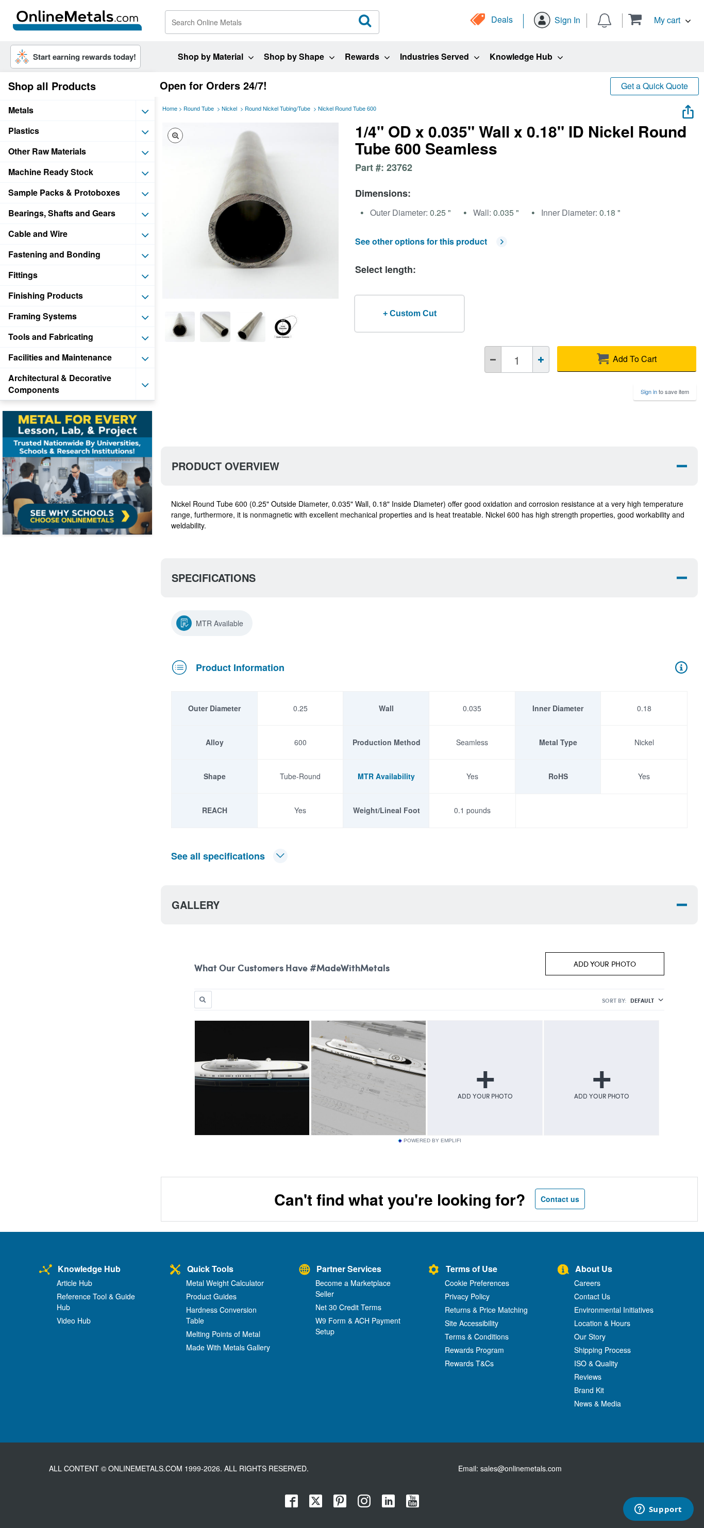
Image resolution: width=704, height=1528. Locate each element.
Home (169, 108)
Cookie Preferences (477, 1283)
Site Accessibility (471, 1323)
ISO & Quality (596, 1363)
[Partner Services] (304, 1270)
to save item (665, 391)
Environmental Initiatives (613, 1309)
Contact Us (592, 1296)
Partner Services (348, 1269)
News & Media (597, 1403)
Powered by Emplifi (432, 1140)
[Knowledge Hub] (45, 1270)
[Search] (365, 21)
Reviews (587, 1376)
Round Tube (198, 108)
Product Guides (211, 1296)
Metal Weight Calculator (225, 1283)
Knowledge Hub (89, 1269)
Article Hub (74, 1283)
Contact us (560, 1199)
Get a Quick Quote (654, 86)
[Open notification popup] (604, 19)
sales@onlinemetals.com (521, 1468)
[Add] (540, 359)
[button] (659, 19)
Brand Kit (589, 1390)
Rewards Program (474, 1350)
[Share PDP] (688, 109)
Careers (587, 1283)
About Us (593, 1269)
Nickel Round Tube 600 (347, 108)
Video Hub (74, 1320)
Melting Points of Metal (223, 1334)
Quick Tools (210, 1269)
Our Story (590, 1336)
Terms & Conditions (477, 1336)
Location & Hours (602, 1323)
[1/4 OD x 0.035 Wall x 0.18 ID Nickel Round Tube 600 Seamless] (180, 326)
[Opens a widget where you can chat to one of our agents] (658, 1510)
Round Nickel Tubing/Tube (277, 108)
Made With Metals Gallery (228, 1347)
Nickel (229, 108)
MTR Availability (386, 776)
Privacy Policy (467, 1296)
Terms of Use (471, 1269)
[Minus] (492, 359)
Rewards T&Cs (469, 1363)
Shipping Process (602, 1350)
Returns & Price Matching (486, 1309)
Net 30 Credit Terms (348, 1307)
